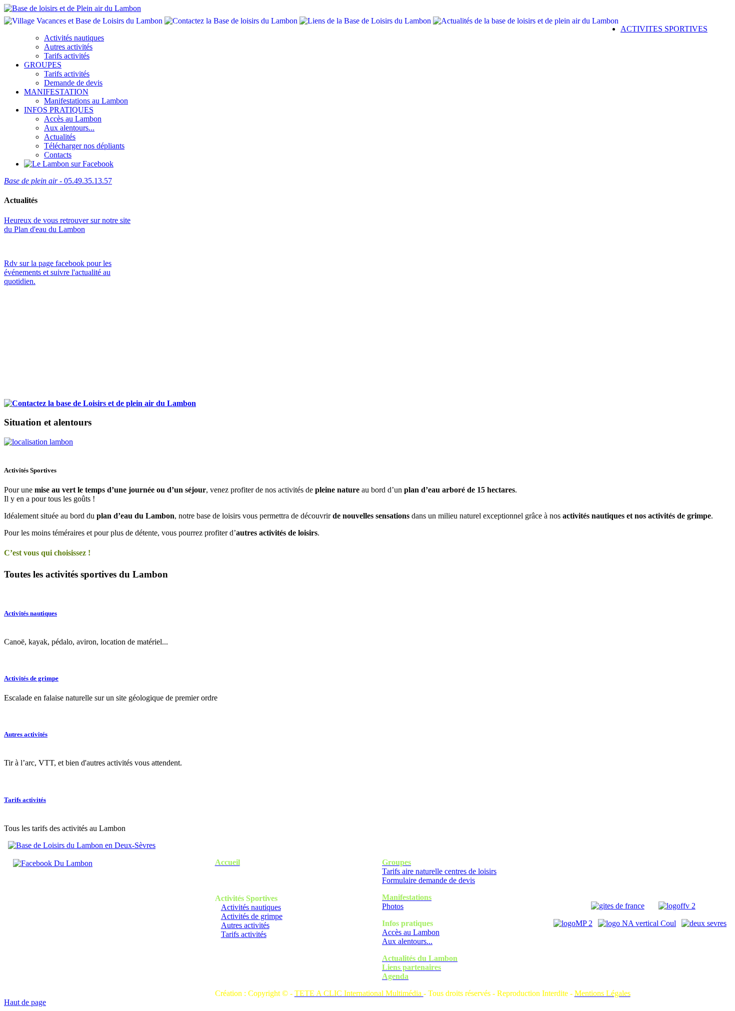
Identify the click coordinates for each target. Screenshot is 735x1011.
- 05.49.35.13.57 (58, 180)
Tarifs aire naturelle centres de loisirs (439, 871)
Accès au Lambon (73, 118)
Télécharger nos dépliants (84, 146)
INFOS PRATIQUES (59, 110)
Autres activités (68, 46)
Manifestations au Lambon (86, 100)
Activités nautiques (74, 38)
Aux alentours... (69, 128)
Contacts (58, 154)
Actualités (60, 136)
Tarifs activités (67, 56)
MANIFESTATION (56, 92)
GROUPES (43, 64)
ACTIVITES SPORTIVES (664, 28)
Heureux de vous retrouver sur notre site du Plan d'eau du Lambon (67, 225)
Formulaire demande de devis (428, 880)
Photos (393, 906)
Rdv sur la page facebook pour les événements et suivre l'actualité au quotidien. (58, 272)
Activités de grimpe (31, 678)
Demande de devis (73, 82)
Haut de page (25, 1002)
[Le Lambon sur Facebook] (69, 164)
